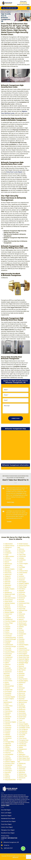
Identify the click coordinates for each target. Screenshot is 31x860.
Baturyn (7, 567)
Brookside (8, 610)
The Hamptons (23, 729)
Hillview (7, 747)
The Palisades (23, 733)
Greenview (8, 727)
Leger (20, 569)
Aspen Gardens (9, 556)
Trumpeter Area (23, 740)
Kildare (7, 774)
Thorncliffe (22, 734)
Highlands (8, 745)
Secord (21, 689)
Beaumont (8, 574)
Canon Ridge (9, 623)
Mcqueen (21, 601)
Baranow (7, 565)
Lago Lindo (22, 554)
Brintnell (7, 605)
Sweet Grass (22, 716)
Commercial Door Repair (8, 821)
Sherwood (22, 693)
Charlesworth (9, 644)
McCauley (22, 594)
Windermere (22, 774)
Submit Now (15, 418)
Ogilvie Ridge (23, 625)
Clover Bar (8, 648)
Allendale (7, 551)
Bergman (8, 587)
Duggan (7, 675)
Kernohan (8, 772)
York (20, 779)
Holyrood (8, 752)
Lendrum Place (23, 570)
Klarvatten (22, 551)
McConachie (22, 596)
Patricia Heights (23, 644)
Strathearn (22, 711)
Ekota (7, 682)
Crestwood (8, 653)
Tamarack (22, 718)
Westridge (22, 768)
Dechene (7, 661)
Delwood (7, 664)
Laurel (20, 561)
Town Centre (22, 738)
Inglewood (8, 759)
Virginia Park (22, 745)
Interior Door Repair (7, 827)
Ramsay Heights (24, 661)
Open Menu (28, 8)
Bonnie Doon (9, 599)
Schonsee (22, 688)
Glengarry (8, 713)
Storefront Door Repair (7, 833)
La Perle (21, 552)
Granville (7, 723)
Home (2, 10)
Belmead (7, 581)
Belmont (7, 583)
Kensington (8, 770)
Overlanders (22, 634)
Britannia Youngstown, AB (11, 842)
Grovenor (7, 731)
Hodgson (8, 749)
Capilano (7, 628)
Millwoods (22, 614)
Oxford (21, 635)
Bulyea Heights (9, 612)
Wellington (22, 754)
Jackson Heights (10, 761)
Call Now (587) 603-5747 (10, 8)
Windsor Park (23, 776)
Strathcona (22, 709)
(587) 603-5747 (8, 848)
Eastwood (8, 679)
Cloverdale (8, 650)
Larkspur (21, 558)
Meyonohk (22, 608)
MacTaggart (22, 581)
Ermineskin (8, 691)
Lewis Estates (23, 572)
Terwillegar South (24, 725)
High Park (8, 743)
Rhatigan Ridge (23, 662)
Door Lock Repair (6, 812)
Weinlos (21, 752)
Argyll (6, 554)
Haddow (7, 732)
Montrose (22, 617)
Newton (21, 619)
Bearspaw (8, 571)
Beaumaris (8, 572)
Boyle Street (8, 601)
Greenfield (8, 725)
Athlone (7, 558)
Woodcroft (22, 777)
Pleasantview (23, 648)
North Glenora (23, 621)
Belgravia (7, 576)
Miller (20, 612)
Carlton (7, 632)
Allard (6, 549)
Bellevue (7, 580)
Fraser (7, 704)
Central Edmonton (10, 637)
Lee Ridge (22, 567)
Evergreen (8, 695)
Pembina (21, 646)
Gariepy (7, 707)
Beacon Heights (9, 569)
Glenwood (8, 716)
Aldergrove (8, 547)
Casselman (8, 635)
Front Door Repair (6, 824)
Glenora (7, 714)
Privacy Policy (5, 836)
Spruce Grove (23, 702)
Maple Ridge (22, 587)
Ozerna (21, 637)
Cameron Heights (10, 621)
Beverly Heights (9, 589)
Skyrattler (22, 698)
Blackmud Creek (10, 594)
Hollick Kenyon (9, 750)
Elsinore (7, 688)
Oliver (20, 628)
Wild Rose (22, 772)
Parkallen (21, 639)
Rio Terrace (22, 670)
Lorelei (21, 574)
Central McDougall (10, 639)
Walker (21, 747)
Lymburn (21, 576)
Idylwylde (8, 758)
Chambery (8, 641)
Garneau (7, 709)
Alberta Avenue (9, 545)
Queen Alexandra (24, 655)
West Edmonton (24, 756)
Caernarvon (8, 614)
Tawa (20, 720)
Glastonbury (8, 711)
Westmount (22, 767)
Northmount (22, 623)
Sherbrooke (22, 691)
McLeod (21, 599)
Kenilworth (8, 768)
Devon (7, 666)
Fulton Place (8, 705)
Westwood (22, 770)
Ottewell (21, 632)
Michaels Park (23, 610)
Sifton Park (22, 695)
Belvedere (8, 585)
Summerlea (22, 713)
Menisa (21, 605)
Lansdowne (22, 556)
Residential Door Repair (8, 818)
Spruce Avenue (23, 700)
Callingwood (8, 619)
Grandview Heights (10, 722)
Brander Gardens (10, 603)
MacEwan (22, 579)
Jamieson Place (9, 763)
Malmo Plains (23, 585)
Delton (7, 662)
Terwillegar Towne (24, 727)
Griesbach (8, 729)
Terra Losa (22, 722)
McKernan (22, 597)
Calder (7, 616)
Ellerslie (7, 684)
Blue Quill (8, 596)
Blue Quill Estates (10, 598)
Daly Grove (8, 659)
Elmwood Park (9, 686)
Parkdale (21, 641)
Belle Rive (8, 578)
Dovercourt (8, 670)
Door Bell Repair (6, 810)
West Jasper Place (24, 758)
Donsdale (8, 668)
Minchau (21, 616)
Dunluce (7, 677)
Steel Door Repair (6, 815)
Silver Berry (22, 697)
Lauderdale (22, 560)
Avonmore (8, 560)
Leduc (20, 565)
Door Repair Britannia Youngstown (12, 10)
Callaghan (8, 617)
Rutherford (22, 682)
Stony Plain (22, 707)
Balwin (7, 562)
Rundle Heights (23, 680)
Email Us (6, 845)
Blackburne (8, 592)
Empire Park (8, 689)
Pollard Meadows (24, 650)
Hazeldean (8, 736)
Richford (21, 666)
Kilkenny (7, 776)
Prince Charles (23, 652)
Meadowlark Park (24, 603)
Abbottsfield (8, 544)
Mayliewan (22, 592)
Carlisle (7, 630)
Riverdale (21, 673)
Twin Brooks (22, 743)
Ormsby (21, 630)
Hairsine (7, 734)
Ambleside (8, 553)
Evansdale (8, 693)
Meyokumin (22, 606)
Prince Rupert (23, 653)
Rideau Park (22, 668)
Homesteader (9, 754)
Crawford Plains (9, 652)
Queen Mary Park (24, 657)
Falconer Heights (10, 697)
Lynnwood (22, 578)
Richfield (21, 664)
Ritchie (21, 671)
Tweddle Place (23, 742)
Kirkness (21, 549)
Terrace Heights (23, 724)
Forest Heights (9, 698)
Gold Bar (7, 718)
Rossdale (21, 675)
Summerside (22, 715)
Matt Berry (22, 588)
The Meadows (23, 731)
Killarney (7, 777)
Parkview (21, 643)
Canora (7, 625)
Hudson (7, 756)
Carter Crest (8, 634)
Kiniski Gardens (23, 544)
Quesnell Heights (24, 659)
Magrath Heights (24, 583)
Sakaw (21, 684)
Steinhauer (22, 706)
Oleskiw (21, 626)
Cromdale (8, 655)
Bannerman (8, 563)
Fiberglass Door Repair (7, 830)
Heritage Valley (9, 741)
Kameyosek (8, 765)
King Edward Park (10, 779)
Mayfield (21, 590)
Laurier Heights (23, 563)
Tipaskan (21, 736)
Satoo (20, 686)
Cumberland (8, 657)
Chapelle (7, 643)
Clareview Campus (10, 646)
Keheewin (8, 767)
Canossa (7, 626)
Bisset (7, 590)
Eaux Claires (8, 680)
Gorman (7, 720)
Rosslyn (21, 677)
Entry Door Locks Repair (14, 172)
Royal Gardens (23, 679)
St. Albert (21, 704)
